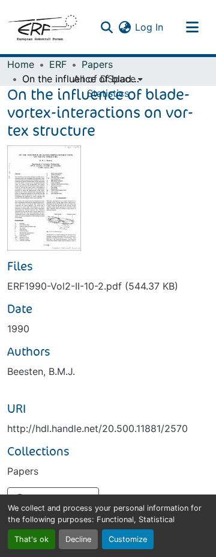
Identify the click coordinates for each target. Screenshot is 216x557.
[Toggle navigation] (192, 27)
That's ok (31, 539)
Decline (78, 539)
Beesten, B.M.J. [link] (41, 371)
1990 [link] (18, 329)
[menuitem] (108, 79)
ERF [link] (58, 64)
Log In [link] (149, 27)
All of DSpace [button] (104, 79)
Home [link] (20, 64)
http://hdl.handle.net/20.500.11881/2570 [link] (97, 428)
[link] (108, 286)
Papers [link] (97, 64)
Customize (128, 539)
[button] (42, 27)
